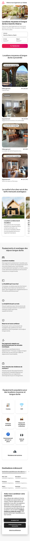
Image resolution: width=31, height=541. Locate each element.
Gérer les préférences (15, 530)
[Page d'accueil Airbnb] (3, 2)
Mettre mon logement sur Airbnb (17, 3)
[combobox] (14, 35)
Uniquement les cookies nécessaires (14, 525)
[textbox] (8, 41)
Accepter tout (15, 520)
